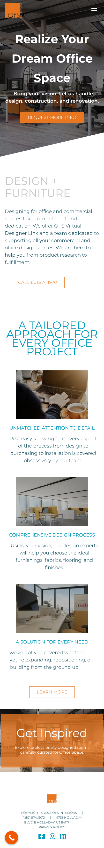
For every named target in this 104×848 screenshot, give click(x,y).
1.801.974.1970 (34, 817)
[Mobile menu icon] (94, 10)
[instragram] (52, 837)
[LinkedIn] (63, 837)
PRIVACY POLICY (52, 827)
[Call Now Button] (11, 837)
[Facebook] (41, 837)
